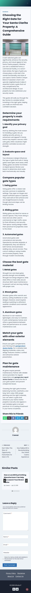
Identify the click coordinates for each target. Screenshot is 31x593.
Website (6, 553)
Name (6, 537)
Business (5, 11)
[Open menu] (27, 3)
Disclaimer (21, 573)
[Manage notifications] (27, 589)
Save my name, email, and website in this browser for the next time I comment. (16, 558)
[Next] (26, 481)
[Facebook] (13, 589)
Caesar (15, 435)
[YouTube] (17, 589)
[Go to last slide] (4, 481)
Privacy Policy (11, 573)
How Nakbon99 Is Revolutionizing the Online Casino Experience (23, 451)
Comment (7, 513)
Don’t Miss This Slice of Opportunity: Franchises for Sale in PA (7, 451)
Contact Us (19, 576)
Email (5, 545)
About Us (11, 576)
